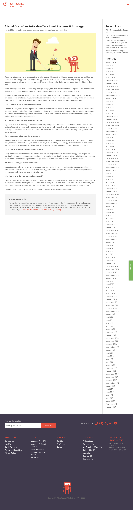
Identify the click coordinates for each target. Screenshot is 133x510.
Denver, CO (87, 456)
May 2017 (109, 395)
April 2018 (109, 362)
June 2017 (110, 392)
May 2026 (109, 71)
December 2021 (112, 230)
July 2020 (109, 281)
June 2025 (110, 104)
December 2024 (112, 122)
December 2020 (112, 266)
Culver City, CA (89, 450)
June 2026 (110, 68)
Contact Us (9, 441)
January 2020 (111, 299)
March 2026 (110, 77)
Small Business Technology (57, 30)
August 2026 (111, 62)
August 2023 (111, 170)
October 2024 (111, 128)
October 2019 (111, 308)
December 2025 (112, 86)
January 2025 (111, 119)
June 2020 (110, 284)
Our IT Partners (11, 447)
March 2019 (110, 329)
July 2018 (109, 353)
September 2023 (112, 167)
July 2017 (109, 389)
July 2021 (109, 245)
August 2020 (111, 278)
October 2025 (111, 92)
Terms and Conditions (14, 450)
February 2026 (112, 80)
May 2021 (109, 251)
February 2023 (111, 188)
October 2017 (111, 380)
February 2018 (111, 368)
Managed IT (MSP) (38, 441)
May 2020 (109, 287)
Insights (8, 444)
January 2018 (111, 371)
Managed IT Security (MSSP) (39, 445)
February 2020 (112, 296)
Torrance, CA (88, 444)
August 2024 (111, 134)
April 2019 (109, 326)
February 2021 (111, 260)
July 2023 (109, 173)
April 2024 (110, 146)
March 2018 (110, 365)
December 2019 (112, 302)
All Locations (88, 441)
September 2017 (112, 383)
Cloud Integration (38, 449)
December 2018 (112, 338)
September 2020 (112, 275)
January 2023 (111, 191)
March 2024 (110, 149)
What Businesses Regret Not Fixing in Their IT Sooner (117, 52)
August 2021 (110, 242)
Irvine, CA (87, 453)
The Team (61, 444)
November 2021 (112, 233)
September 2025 (112, 95)
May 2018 (109, 359)
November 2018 (112, 341)
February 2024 (112, 152)
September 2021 (112, 239)
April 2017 (109, 398)
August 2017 (110, 386)
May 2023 (109, 179)
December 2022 (112, 194)
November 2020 (112, 269)
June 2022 (110, 212)
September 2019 (112, 311)
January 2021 (111, 263)
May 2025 (109, 107)
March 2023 (110, 185)
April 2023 (110, 182)
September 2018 (112, 347)
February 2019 (111, 332)
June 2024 (110, 140)
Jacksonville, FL (89, 459)
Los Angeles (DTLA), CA (92, 447)
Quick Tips (43, 30)
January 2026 (111, 83)
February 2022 (111, 224)
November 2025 (112, 89)
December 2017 (112, 374)
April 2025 (110, 110)
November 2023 (112, 161)
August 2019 (110, 314)
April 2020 (110, 290)
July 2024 (109, 137)
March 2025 (110, 113)
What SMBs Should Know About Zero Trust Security (116, 46)
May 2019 (109, 323)
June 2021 (109, 248)
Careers (60, 447)
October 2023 (111, 164)
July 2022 (109, 209)
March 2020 (110, 293)
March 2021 (110, 257)
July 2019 (109, 317)
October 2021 (111, 236)
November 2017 (112, 377)
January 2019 (111, 335)
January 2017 (111, 407)
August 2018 (110, 350)
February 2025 (112, 116)
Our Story (61, 441)
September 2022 (112, 203)
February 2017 (111, 404)
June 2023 (110, 176)
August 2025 (111, 98)
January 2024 (111, 155)
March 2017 (110, 401)
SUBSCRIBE (48, 425)
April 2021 (109, 254)
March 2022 (110, 221)
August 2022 (111, 206)
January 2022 (111, 227)
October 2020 (111, 272)
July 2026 (109, 65)
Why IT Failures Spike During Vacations (117, 31)
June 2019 (109, 320)
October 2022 (111, 200)
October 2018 (111, 344)
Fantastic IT (19, 30)
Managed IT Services (31, 30)
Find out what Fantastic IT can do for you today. (42, 209)
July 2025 (109, 101)
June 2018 (110, 356)
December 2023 (112, 158)
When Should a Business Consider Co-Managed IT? (116, 41)
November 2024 (112, 125)
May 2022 (109, 215)
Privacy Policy (10, 453)
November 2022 (112, 197)
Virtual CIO (35, 457)
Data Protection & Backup (38, 453)
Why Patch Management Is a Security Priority (117, 36)
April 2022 (110, 218)
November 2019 (112, 305)
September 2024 (113, 131)
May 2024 (110, 143)
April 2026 (110, 74)
